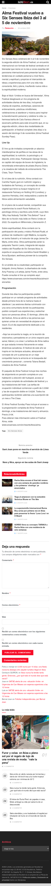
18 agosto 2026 (21, 503)
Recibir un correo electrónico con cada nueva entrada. (22, 644)
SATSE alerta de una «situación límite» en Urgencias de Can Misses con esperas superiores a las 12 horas (25, 684)
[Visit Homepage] (25, 2)
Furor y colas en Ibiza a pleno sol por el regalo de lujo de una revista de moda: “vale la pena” (20, 757)
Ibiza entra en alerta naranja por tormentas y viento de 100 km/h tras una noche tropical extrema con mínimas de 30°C (27, 776)
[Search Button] (47, 2)
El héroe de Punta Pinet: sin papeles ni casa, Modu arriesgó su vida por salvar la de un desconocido (27, 802)
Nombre (6, 593)
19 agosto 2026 (21, 491)
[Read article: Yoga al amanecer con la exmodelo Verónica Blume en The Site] (7, 499)
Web (4, 617)
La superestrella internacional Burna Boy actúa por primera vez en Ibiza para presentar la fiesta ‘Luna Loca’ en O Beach (31, 512)
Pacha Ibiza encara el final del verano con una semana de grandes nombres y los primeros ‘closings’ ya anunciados (31, 484)
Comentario (8, 560)
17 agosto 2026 (21, 519)
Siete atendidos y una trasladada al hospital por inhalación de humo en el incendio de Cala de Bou (28, 816)
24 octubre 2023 (24, 28)
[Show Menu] (3, 2)
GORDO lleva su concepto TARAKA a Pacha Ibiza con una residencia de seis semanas (30, 527)
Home (4, 8)
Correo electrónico (11, 605)
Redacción (9, 28)
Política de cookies (29, 877)
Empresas (12, 8)
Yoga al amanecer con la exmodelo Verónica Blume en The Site (29, 498)
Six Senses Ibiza (15, 431)
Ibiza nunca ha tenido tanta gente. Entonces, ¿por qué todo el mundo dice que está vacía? (25, 675)
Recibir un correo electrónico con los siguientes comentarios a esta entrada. (23, 633)
